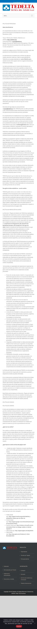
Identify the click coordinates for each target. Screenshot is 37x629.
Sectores (23, 574)
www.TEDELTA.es (8, 89)
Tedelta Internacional (26, 583)
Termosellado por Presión (10, 570)
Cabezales (6, 566)
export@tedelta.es (17, 41)
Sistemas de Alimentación (7, 574)
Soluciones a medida (9, 579)
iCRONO (13, 593)
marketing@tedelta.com (23, 124)
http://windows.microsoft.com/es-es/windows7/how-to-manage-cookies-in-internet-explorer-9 (19, 527)
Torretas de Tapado (25, 555)
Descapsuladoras (25, 559)
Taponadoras (24, 551)
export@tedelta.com (18, 2)
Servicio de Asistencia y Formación (26, 578)
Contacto (23, 570)
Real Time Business (21, 593)
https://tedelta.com (12, 39)
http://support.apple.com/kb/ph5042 (24, 530)
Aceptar (19, 626)
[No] (35, 623)
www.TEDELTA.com (26, 59)
